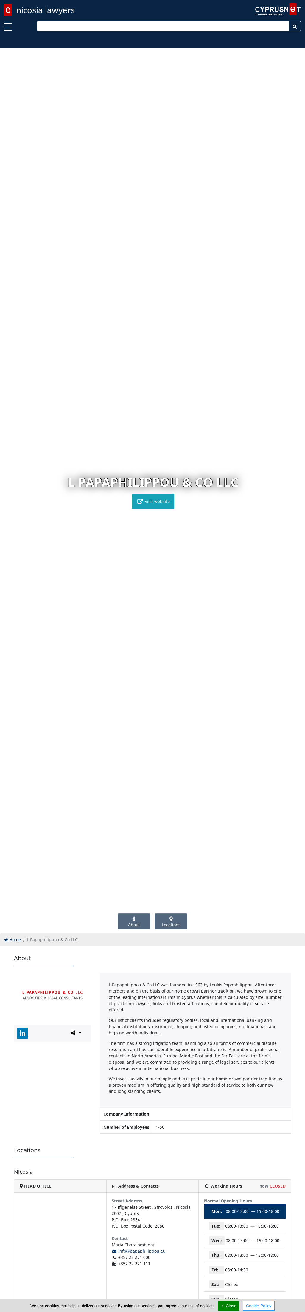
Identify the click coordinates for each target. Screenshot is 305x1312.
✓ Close (228, 1305)
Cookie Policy (258, 1305)
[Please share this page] (75, 1033)
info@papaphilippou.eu (141, 1251)
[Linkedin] (22, 1033)
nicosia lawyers (45, 10)
